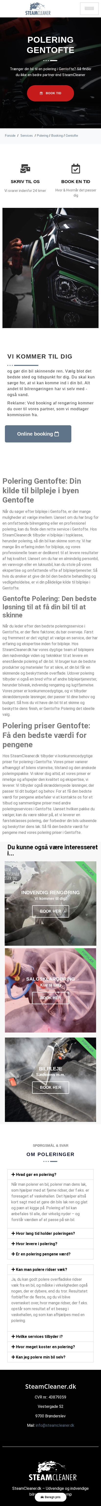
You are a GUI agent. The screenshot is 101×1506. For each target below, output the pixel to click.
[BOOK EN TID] (76, 168)
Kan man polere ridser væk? (41, 1269)
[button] (50, 1175)
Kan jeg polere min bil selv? (40, 1357)
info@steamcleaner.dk (55, 1425)
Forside (10, 135)
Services (26, 135)
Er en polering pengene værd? (43, 1254)
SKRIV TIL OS (25, 181)
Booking (57, 135)
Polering (42, 135)
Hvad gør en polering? (36, 1174)
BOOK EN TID (75, 181)
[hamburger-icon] (89, 8)
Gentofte (72, 135)
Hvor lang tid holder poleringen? (45, 1233)
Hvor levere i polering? (36, 1243)
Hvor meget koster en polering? (45, 1347)
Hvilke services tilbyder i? (39, 1336)
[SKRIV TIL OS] (25, 168)
